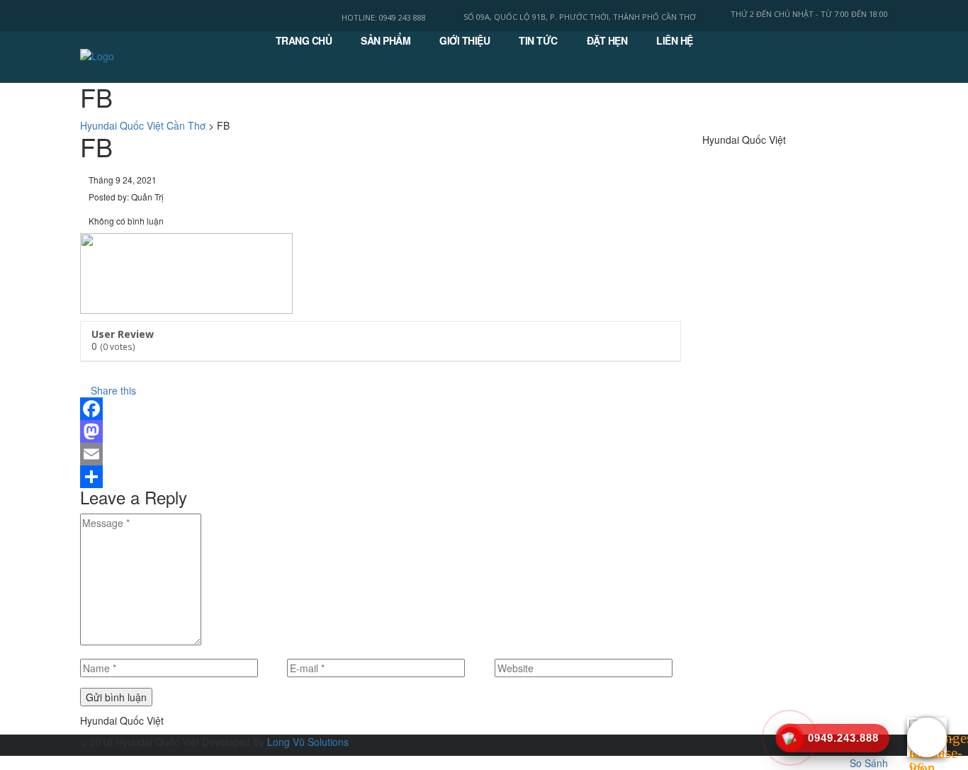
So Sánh (869, 763)
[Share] (380, 476)
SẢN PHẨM (385, 40)
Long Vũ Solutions (308, 742)
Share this (112, 390)
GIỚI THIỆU (464, 40)
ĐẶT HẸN (607, 40)
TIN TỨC (538, 40)
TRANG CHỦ (304, 40)
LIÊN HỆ (674, 40)
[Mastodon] (380, 431)
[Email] (380, 454)
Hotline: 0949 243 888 (384, 17)
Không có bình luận (125, 221)
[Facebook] (380, 408)
